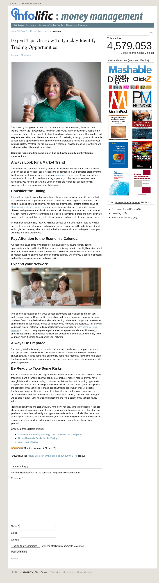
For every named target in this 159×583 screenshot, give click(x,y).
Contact (88, 572)
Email (14, 532)
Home (13, 3)
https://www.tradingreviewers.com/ (28, 207)
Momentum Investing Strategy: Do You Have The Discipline (50, 434)
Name (15, 526)
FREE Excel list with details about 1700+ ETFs (52, 455)
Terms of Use (69, 572)
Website (15, 539)
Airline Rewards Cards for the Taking (38, 438)
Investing (31, 25)
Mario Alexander (22, 55)
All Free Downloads (31, 3)
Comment (17, 478)
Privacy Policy (56, 572)
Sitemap (80, 572)
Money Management (39, 31)
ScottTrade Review (28, 442)
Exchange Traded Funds (51, 25)
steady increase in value (66, 175)
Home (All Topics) (19, 31)
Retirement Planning (76, 25)
